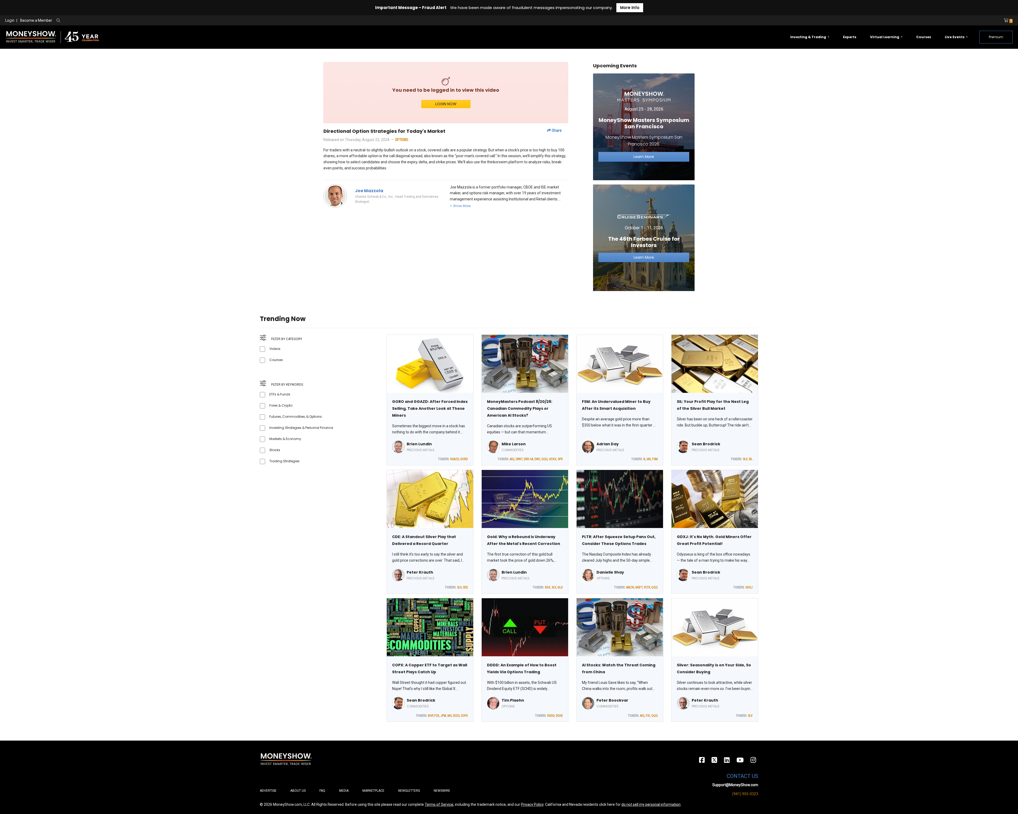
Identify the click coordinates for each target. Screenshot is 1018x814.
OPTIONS (401, 140)
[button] (460, 206)
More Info (629, 7)
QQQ (544, 459)
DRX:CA (528, 459)
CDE (465, 587)
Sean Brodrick (706, 444)
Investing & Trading (808, 37)
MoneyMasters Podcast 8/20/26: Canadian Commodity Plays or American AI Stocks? (519, 408)
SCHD (559, 716)
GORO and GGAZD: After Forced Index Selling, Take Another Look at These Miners (430, 408)
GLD (560, 587)
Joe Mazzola (369, 191)
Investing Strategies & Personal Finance (301, 427)
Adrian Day (607, 444)
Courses (923, 37)
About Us (298, 791)
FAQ (322, 791)
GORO (464, 459)
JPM (443, 716)
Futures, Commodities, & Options (295, 416)
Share (556, 130)
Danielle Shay (610, 572)
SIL (751, 459)
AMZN (630, 587)
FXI (648, 716)
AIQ (512, 459)
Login (9, 20)
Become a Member (36, 20)
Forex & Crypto (280, 405)
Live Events (955, 37)
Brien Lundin (419, 444)
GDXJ (749, 587)
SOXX (552, 459)
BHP (430, 716)
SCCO (456, 716)
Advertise (268, 791)
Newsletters (409, 791)
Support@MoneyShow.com (735, 785)
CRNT (519, 459)
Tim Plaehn (513, 700)
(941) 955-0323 (745, 794)
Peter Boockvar (612, 700)
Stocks (274, 450)
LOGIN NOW (446, 104)
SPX (560, 459)
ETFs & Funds (279, 394)
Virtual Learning (885, 37)
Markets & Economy (285, 439)
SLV (745, 459)
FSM (655, 459)
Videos (274, 348)
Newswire (442, 791)
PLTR (647, 587)
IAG (649, 459)
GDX (547, 587)
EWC (537, 459)
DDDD (550, 716)
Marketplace (373, 791)
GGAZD (454, 459)
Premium (996, 37)
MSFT (639, 587)
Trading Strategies (284, 461)
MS (449, 716)
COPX (464, 716)
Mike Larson (514, 444)
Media (344, 791)
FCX (436, 716)
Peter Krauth (420, 572)
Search (115, 21)
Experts (849, 37)
